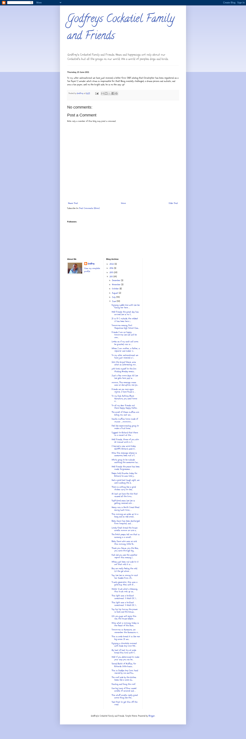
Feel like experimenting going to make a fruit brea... (125, 427)
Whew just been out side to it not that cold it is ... (125, 563)
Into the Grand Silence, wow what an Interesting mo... (124, 363)
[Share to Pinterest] (116, 93)
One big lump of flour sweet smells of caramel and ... (124, 689)
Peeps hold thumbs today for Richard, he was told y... (124, 474)
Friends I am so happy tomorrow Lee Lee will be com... (124, 335)
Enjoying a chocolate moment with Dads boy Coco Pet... (124, 644)
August (115, 292)
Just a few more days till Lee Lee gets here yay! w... (125, 376)
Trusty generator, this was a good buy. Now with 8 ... (124, 583)
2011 (111, 276)
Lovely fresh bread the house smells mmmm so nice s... (124, 529)
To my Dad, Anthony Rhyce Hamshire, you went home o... (124, 398)
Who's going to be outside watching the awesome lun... (125, 461)
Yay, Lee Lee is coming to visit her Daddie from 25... (125, 576)
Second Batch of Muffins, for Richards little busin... (124, 665)
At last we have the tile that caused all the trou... (125, 495)
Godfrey (91, 263)
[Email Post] (96, 93)
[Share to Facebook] (113, 93)
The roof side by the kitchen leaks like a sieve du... (124, 678)
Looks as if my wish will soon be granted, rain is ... (125, 342)
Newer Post (73, 203)
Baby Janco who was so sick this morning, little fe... (124, 542)
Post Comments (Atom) (89, 208)
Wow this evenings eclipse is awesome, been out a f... (124, 454)
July (114, 297)
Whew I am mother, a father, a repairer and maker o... (126, 349)
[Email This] (102, 93)
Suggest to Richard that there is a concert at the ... (125, 434)
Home (123, 203)
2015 (111, 272)
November (116, 284)
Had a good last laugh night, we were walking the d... (125, 481)
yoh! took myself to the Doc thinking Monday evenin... (124, 370)
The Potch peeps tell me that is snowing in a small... (126, 535)
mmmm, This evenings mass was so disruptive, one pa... (125, 383)
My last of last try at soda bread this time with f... (124, 651)
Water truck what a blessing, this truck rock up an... (125, 590)
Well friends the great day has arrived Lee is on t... (125, 313)
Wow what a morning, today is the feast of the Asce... (125, 624)
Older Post (173, 203)
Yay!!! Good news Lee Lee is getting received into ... (123, 502)
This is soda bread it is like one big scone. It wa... (126, 637)
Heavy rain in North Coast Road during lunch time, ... (125, 508)
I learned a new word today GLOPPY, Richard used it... (124, 447)
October (116, 288)
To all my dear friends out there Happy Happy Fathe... (125, 406)
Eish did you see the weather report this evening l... (124, 556)
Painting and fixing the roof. (124, 684)
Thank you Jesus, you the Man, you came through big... (125, 549)
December (116, 280)
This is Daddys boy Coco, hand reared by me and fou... (125, 671)
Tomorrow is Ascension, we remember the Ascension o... (125, 631)
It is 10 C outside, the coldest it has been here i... (125, 319)
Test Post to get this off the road (124, 703)
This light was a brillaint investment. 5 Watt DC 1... (124, 597)
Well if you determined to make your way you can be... (125, 658)
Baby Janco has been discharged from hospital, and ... (126, 522)
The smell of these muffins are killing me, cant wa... (125, 413)
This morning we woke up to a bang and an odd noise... (125, 515)
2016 (111, 268)
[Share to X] (109, 93)
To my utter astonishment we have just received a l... (125, 356)
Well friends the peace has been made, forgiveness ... (126, 468)
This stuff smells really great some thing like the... (125, 696)
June (114, 301)
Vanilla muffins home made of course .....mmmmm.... (125, 420)
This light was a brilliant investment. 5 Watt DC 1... (124, 603)
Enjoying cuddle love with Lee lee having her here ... (126, 306)
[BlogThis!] (106, 93)
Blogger (152, 715)
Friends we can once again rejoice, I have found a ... (124, 390)
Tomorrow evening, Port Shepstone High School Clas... (125, 326)
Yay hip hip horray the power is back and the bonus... (125, 610)
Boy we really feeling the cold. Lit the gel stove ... (124, 569)
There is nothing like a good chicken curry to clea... (124, 488)
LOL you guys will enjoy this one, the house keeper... (124, 617)
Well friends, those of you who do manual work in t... (125, 440)
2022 (112, 264)
